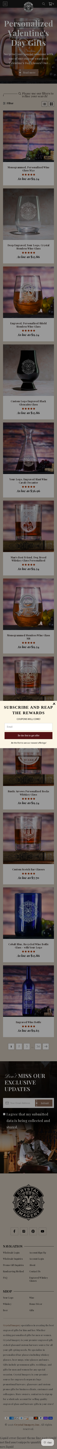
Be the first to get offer (28, 735)
